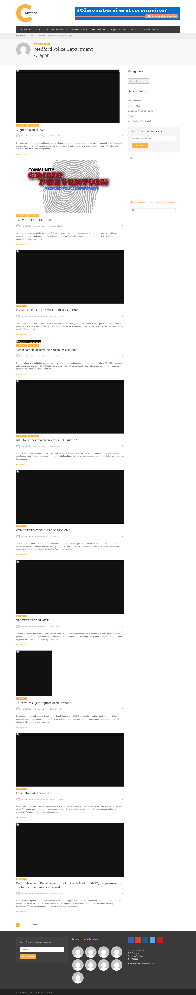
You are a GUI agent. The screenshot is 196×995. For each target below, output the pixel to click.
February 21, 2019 (56, 799)
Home (32, 35)
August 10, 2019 (56, 446)
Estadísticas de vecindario (34, 793)
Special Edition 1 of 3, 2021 (139, 120)
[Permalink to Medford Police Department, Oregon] (104, 951)
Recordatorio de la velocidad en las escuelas (46, 350)
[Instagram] (145, 940)
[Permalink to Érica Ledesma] (117, 964)
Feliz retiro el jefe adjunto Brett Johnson (43, 703)
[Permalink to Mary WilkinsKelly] (78, 964)
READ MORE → (22, 154)
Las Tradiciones (134, 100)
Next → (36, 924)
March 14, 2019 (55, 709)
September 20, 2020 (57, 226)
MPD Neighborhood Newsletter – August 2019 (47, 440)
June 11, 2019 (55, 536)
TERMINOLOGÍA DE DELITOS (35, 220)
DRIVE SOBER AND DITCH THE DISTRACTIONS (47, 310)
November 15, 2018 (57, 893)
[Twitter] (152, 940)
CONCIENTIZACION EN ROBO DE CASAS (43, 530)
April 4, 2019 (54, 626)
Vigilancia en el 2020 (30, 130)
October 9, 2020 (55, 136)
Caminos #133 (134, 105)
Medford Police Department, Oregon (33, 136)
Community (22, 125)
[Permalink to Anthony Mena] (104, 964)
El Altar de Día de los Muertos (140, 110)
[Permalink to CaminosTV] (78, 977)
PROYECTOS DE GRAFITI (32, 620)
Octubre (131, 115)
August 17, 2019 (56, 356)
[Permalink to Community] (91, 951)
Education (33, 125)
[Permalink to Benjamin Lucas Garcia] (91, 964)
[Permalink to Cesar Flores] (117, 951)
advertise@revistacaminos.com (141, 963)
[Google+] (138, 940)
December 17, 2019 (57, 316)
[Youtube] (160, 940)
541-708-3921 (133, 959)
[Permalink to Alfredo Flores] (78, 951)
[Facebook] (131, 940)
